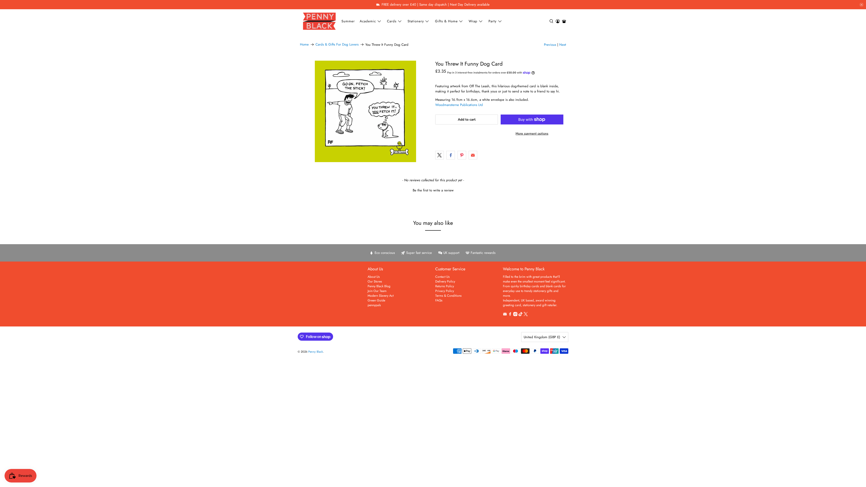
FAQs (438, 300)
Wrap (473, 21)
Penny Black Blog (379, 286)
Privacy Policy (444, 291)
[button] (433, 190)
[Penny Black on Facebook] (510, 315)
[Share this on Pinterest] (462, 155)
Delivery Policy (445, 281)
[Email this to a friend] (473, 155)
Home (304, 44)
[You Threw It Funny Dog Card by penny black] (365, 111)
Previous (550, 44)
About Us (374, 276)
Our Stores (375, 281)
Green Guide (376, 300)
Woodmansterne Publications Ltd (459, 104)
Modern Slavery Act (381, 295)
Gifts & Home (446, 21)
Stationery (416, 21)
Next (562, 44)
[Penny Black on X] (526, 315)
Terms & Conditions (448, 295)
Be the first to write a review (433, 190)
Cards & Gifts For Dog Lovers (337, 44)
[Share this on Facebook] (450, 155)
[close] (861, 4)
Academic (368, 21)
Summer (348, 21)
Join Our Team (377, 291)
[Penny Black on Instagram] (515, 315)
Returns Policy (444, 286)
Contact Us (442, 276)
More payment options (532, 133)
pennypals (374, 305)
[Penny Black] (319, 21)
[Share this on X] (439, 155)
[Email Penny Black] (505, 315)
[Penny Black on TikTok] (520, 315)
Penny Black (315, 352)
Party (492, 21)
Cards (391, 21)
